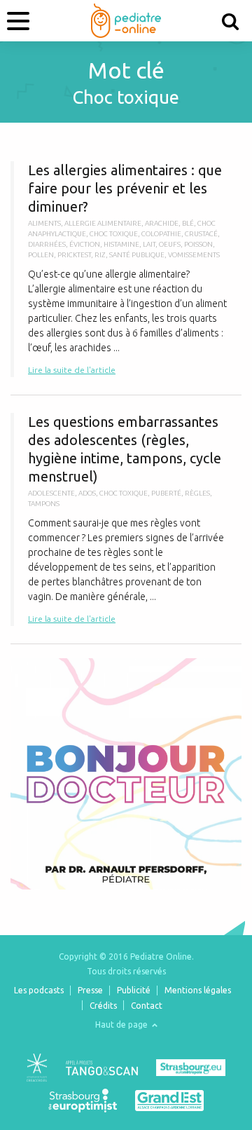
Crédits (103, 1005)
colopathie (161, 234)
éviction (84, 244)
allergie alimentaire (102, 223)
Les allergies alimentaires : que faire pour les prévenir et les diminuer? (125, 269)
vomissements (194, 255)
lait (149, 244)
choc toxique (114, 234)
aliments (44, 223)
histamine (121, 244)
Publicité (133, 990)
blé (188, 223)
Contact (146, 1005)
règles (197, 493)
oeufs (170, 244)
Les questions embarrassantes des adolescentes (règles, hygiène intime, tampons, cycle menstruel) (125, 519)
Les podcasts (39, 990)
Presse (90, 990)
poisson (198, 244)
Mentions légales (197, 990)
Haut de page (122, 1024)
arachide (161, 223)
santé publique (136, 255)
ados (87, 493)
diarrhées (47, 244)
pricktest (74, 255)
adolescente (51, 493)
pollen (41, 255)
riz (100, 255)
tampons (43, 504)
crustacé (201, 234)
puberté (166, 493)
